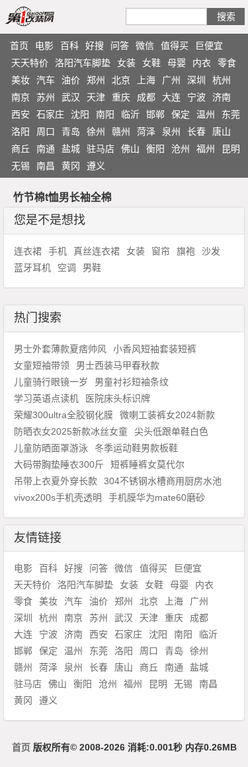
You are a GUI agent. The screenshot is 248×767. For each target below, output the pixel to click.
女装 (126, 62)
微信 (145, 45)
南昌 (45, 166)
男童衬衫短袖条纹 (132, 382)
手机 (57, 251)
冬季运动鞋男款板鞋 (136, 448)
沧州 (180, 148)
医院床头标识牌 (117, 398)
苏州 (45, 97)
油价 (71, 80)
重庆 (121, 97)
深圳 (196, 80)
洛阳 (20, 131)
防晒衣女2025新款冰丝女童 (71, 431)
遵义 (96, 166)
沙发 (211, 251)
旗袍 (186, 251)
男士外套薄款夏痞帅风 (60, 349)
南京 (20, 97)
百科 (69, 45)
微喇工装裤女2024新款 (167, 415)
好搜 (94, 45)
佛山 (130, 148)
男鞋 (92, 267)
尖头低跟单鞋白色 (171, 431)
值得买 (174, 45)
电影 (44, 45)
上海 (146, 80)
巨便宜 (209, 45)
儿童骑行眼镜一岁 (51, 382)
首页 (19, 45)
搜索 (226, 16)
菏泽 (146, 131)
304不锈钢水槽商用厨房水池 (163, 481)
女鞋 (151, 62)
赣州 (121, 131)
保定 (180, 114)
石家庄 (50, 114)
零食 (227, 62)
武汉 (71, 97)
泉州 (171, 131)
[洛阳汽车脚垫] (45, 16)
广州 (171, 80)
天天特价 (29, 62)
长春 (196, 131)
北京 (121, 80)
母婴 (176, 62)
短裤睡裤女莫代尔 (147, 464)
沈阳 (80, 114)
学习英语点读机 (46, 398)
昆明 (231, 148)
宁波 (196, 97)
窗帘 (160, 251)
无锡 (20, 166)
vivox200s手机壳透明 (58, 497)
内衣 (201, 62)
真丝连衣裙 (96, 251)
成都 (146, 97)
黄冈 (71, 166)
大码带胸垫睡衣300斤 (59, 464)
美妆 (20, 80)
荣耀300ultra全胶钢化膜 (63, 415)
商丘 (20, 148)
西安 (20, 114)
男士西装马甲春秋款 (117, 365)
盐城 (71, 148)
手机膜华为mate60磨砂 (156, 497)
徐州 (96, 131)
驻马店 (100, 148)
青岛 (71, 131)
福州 (205, 148)
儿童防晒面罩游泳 (51, 448)
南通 (45, 148)
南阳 (105, 114)
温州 (205, 114)
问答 (119, 45)
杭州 (221, 80)
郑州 (96, 80)
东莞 (231, 114)
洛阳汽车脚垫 (82, 62)
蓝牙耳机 (32, 267)
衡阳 (155, 148)
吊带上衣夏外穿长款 (55, 481)
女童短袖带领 (41, 365)
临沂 (130, 114)
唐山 (221, 131)
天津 (96, 97)
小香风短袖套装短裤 (154, 349)
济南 (221, 97)
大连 (171, 97)
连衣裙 (28, 251)
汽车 (45, 80)
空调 (67, 267)
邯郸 (155, 114)
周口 (45, 131)
